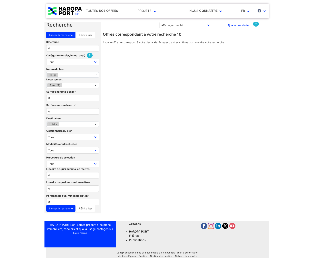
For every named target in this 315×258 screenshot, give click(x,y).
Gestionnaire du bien (59, 130)
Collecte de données (186, 256)
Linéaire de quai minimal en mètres (68, 168)
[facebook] (204, 228)
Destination (53, 118)
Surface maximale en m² (61, 105)
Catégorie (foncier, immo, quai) (68, 55)
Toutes (102, 11)
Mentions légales (127, 256)
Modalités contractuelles (61, 144)
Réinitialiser (85, 35)
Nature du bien (55, 69)
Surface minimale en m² (61, 91)
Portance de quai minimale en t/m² (67, 195)
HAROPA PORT (139, 231)
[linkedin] (218, 228)
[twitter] (225, 228)
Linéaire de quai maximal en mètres (68, 182)
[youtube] (232, 228)
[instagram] (211, 228)
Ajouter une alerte (238, 25)
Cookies (143, 256)
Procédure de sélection (60, 157)
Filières (134, 235)
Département (54, 79)
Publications (137, 240)
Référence (52, 41)
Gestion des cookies (161, 256)
